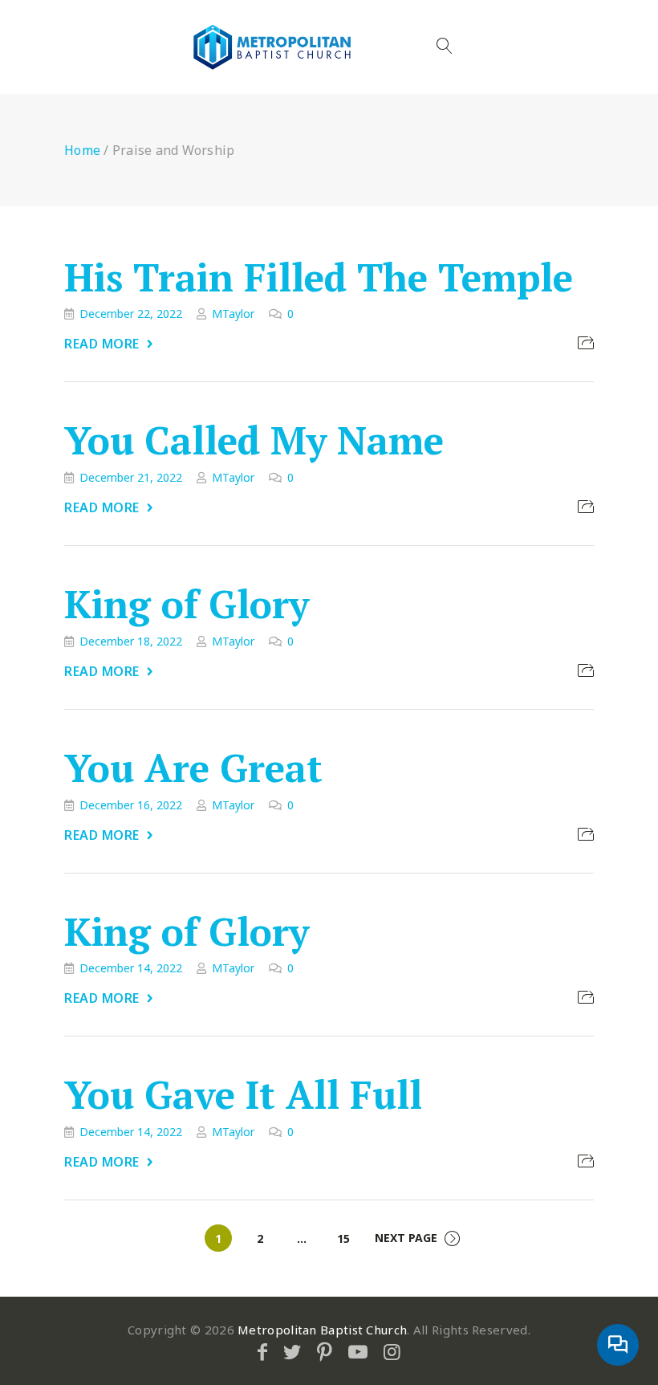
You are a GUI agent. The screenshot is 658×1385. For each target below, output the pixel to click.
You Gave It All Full (243, 1095)
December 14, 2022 (130, 968)
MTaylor (233, 313)
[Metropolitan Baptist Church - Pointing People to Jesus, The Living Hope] (272, 47)
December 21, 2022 (130, 477)
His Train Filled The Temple (318, 277)
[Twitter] (292, 1351)
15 (343, 1238)
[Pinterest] (324, 1351)
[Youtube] (358, 1351)
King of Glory (186, 603)
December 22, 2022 (130, 313)
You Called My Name (254, 440)
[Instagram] (392, 1351)
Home (82, 150)
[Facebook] (262, 1351)
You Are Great (193, 767)
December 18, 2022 (130, 641)
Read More (102, 343)
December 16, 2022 (130, 805)
